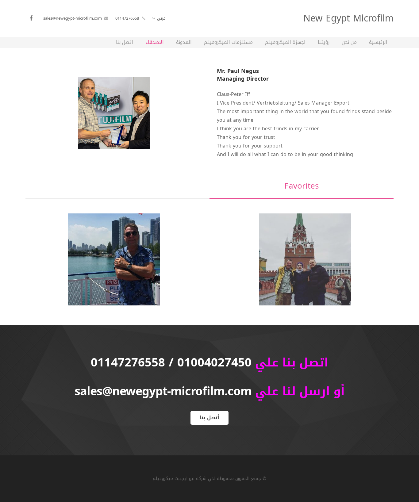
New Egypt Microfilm (348, 18)
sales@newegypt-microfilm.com (72, 18)
